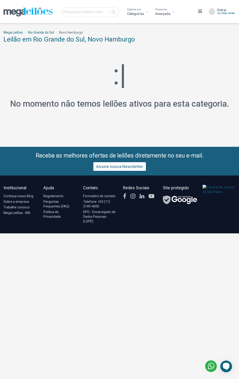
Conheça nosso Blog (18, 196)
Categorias (136, 12)
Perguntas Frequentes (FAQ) (56, 204)
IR (113, 12)
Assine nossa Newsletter (119, 166)
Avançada (163, 12)
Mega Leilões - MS (17, 213)
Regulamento (53, 196)
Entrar (226, 11)
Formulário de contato (99, 196)
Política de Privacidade (52, 214)
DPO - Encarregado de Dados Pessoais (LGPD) (99, 216)
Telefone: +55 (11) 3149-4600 (96, 204)
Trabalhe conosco (17, 207)
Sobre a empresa (16, 202)
